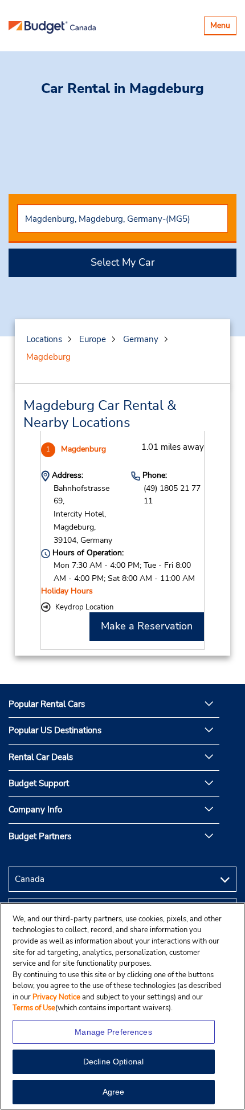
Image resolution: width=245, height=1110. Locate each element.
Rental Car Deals (41, 757)
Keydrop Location (84, 607)
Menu (223, 27)
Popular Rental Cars (47, 704)
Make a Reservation (147, 626)
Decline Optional (113, 1061)
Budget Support (39, 783)
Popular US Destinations (55, 730)
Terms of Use (34, 1008)
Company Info (35, 809)
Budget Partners (40, 836)
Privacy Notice (57, 997)
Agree (114, 1091)
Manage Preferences (113, 1031)
